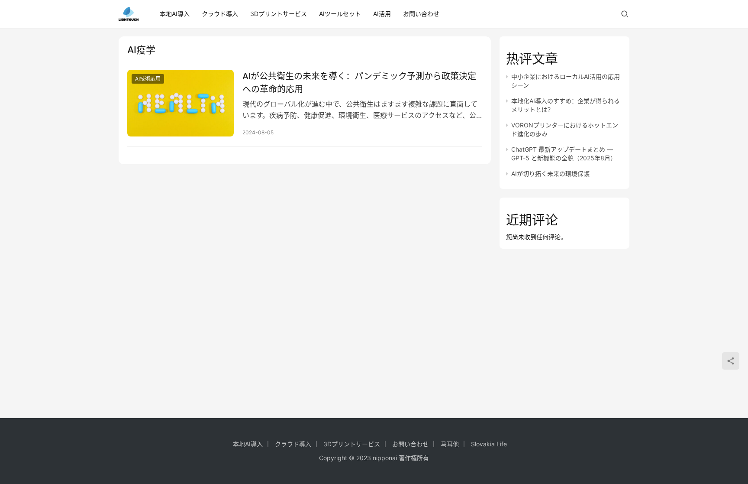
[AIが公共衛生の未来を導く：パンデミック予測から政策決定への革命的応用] (180, 103)
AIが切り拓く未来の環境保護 (550, 173)
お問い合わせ (421, 13)
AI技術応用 (148, 78)
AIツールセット (340, 13)
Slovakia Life (489, 444)
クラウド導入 (220, 13)
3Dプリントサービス (278, 13)
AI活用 (382, 13)
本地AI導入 (175, 13)
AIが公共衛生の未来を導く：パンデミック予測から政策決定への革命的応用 (359, 82)
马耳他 (450, 444)
